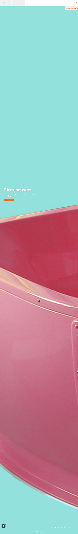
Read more (8, 200)
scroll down (39, 531)
